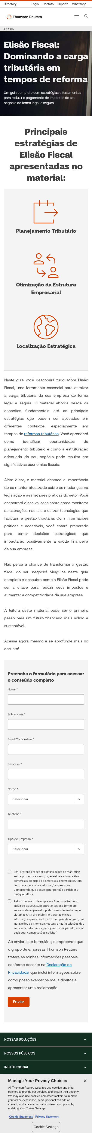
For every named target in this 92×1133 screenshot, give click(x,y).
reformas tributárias (41, 433)
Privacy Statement (46, 1116)
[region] (46, 1103)
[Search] (86, 16)
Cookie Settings (46, 1127)
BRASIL (9, 28)
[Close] (85, 1080)
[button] (46, 1039)
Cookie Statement (21, 1116)
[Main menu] (76, 17)
